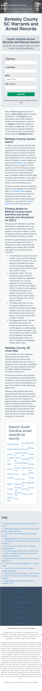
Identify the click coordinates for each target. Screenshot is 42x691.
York (16, 499)
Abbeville (10, 444)
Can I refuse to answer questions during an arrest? (19, 534)
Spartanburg (18, 493)
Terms (21, 607)
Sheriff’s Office (19, 191)
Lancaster (10, 478)
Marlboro (18, 484)
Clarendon (18, 459)
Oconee (10, 489)
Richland (31, 488)
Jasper (24, 474)
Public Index (21, 163)
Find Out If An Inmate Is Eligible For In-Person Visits (20, 564)
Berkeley (31, 449)
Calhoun (10, 454)
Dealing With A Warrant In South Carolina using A (20, 524)
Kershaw (31, 473)
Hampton (10, 474)
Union (30, 494)
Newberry (31, 483)
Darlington (31, 459)
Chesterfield (10, 459)
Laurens (18, 479)
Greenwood (31, 469)
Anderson (31, 444)
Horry (17, 474)
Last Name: (10, 67)
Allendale (25, 444)
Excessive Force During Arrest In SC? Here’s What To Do (20, 559)
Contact (21, 617)
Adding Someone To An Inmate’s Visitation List (22, 538)
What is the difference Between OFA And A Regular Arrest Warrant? (19, 554)
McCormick (25, 483)
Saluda (10, 494)
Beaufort (25, 449)
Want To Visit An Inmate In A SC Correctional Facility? (20, 577)
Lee (23, 479)
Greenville (25, 469)
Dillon (9, 464)
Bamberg (10, 449)
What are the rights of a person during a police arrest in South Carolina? (20, 529)
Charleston (18, 454)
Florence (10, 469)
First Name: (10, 59)
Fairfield (31, 464)
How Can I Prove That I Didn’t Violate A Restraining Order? (18, 569)
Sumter (24, 494)
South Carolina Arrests (14, 5)
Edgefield (25, 464)
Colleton (25, 459)
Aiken (17, 444)
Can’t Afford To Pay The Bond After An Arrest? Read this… (21, 542)
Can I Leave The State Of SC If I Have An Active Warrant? (19, 547)
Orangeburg (18, 488)
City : (10, 84)
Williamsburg (10, 498)
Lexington (31, 478)
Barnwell (18, 449)
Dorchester (18, 464)
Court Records (21, 623)
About (21, 612)
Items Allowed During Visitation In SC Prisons (21, 573)
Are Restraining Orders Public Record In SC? (21, 551)
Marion (9, 484)
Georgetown (18, 469)
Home (21, 591)
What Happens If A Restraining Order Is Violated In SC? (18, 582)
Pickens (25, 489)
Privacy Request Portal (21, 602)
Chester (31, 454)
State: (7, 75)
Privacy (21, 597)
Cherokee (24, 454)
